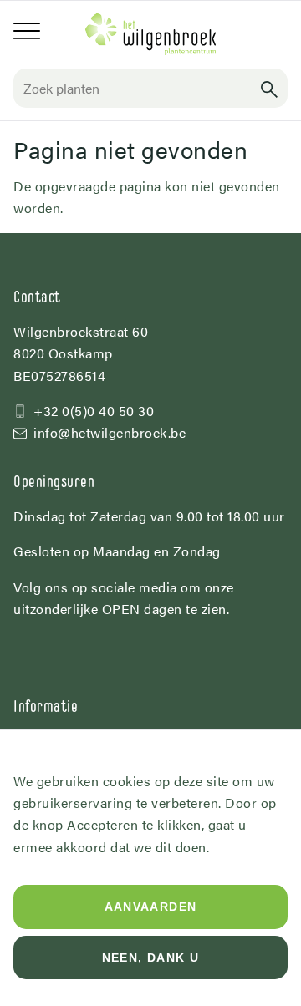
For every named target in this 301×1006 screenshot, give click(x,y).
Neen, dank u (151, 957)
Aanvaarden (151, 906)
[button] (269, 88)
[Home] (150, 34)
